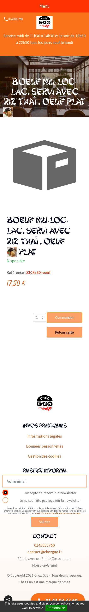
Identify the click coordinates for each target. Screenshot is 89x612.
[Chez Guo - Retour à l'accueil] (44, 22)
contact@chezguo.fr (45, 552)
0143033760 (15, 19)
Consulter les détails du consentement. (61, 513)
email (37, 513)
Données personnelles (44, 446)
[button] (8, 599)
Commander (64, 317)
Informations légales (44, 436)
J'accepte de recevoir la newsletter (50, 493)
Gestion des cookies (44, 456)
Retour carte (64, 332)
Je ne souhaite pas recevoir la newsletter (50, 500)
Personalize (56, 608)
